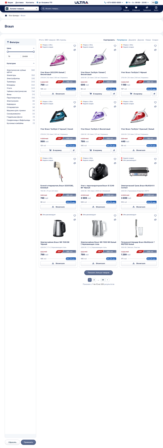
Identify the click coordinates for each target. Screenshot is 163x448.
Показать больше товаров (98, 273)
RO (153, 2)
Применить (28, 442)
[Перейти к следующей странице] (107, 280)
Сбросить (12, 442)
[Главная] (81, 2)
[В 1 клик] (114, 93)
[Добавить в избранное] (75, 46)
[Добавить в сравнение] (75, 50)
